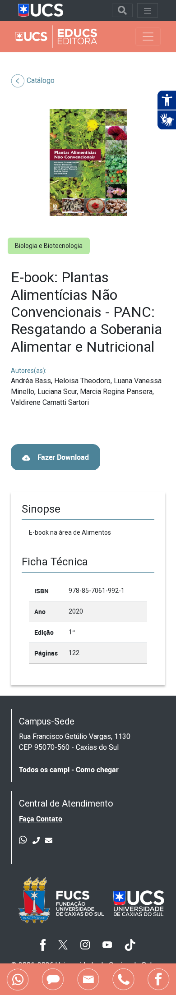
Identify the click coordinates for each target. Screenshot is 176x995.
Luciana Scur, (58, 391)
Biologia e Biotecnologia (49, 245)
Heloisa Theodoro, (84, 380)
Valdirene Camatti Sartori (50, 402)
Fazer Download (62, 457)
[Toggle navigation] (122, 10)
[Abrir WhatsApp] (153, 972)
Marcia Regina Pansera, (117, 391)
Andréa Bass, (32, 380)
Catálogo (41, 80)
